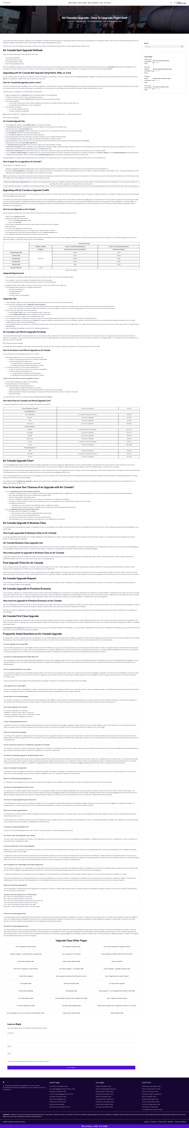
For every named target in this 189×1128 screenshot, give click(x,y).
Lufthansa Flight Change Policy (104, 1091)
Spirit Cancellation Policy (149, 1096)
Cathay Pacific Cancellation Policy (162, 78)
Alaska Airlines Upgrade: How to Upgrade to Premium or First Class (116, 1006)
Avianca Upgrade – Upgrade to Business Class (117, 969)
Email (9, 1054)
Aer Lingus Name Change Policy (105, 1099)
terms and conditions (83, 141)
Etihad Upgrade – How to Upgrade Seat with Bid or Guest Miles (117, 991)
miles (60, 467)
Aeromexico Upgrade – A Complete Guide (71, 969)
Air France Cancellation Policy (150, 1102)
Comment (10, 1033)
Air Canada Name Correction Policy (152, 1109)
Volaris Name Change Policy (150, 1107)
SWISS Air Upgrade (117, 961)
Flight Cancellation (93, 3)
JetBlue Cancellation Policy (103, 1086)
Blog (101, 3)
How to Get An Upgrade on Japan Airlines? (25, 969)
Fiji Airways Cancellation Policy (161, 60)
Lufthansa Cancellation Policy (57, 1091)
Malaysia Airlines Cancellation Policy (59, 1107)
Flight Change (72, 3)
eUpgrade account (19, 216)
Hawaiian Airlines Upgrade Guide (71, 1006)
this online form (10, 326)
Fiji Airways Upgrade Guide (71, 983)
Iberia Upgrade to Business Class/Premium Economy (71, 976)
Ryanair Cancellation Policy (103, 1096)
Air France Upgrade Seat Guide (26, 1006)
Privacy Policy (162, 1122)
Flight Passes (18, 312)
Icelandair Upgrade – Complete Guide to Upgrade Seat (26, 954)
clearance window (48, 232)
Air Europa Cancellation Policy (161, 87)
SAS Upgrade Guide (25, 983)
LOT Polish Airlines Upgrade (117, 983)
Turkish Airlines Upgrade (26, 976)
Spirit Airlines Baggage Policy (57, 1099)
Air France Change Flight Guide (151, 1104)
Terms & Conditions (180, 1122)
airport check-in (71, 237)
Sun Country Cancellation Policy (58, 1086)
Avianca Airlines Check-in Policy (151, 1089)
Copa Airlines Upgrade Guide (25, 961)
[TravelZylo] (6, 3)
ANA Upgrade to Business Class (71, 946)
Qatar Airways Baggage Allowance (106, 1089)
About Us (147, 1122)
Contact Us (154, 1122)
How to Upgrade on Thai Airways (71, 954)
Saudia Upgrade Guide (117, 1013)
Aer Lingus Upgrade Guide (25, 998)
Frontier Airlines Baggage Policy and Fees (61, 1094)
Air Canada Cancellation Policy (104, 1094)
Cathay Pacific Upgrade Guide (71, 961)
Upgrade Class (81, 21)
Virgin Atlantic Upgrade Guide (71, 1013)
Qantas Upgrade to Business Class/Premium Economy (117, 954)
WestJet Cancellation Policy (150, 1091)
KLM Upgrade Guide (71, 991)
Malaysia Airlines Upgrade (56, 1104)
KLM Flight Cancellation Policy (57, 1096)
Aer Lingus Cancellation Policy (104, 1107)
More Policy (107, 3)
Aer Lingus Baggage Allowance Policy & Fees (62, 1089)
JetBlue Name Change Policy (57, 1102)
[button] (171, 2)
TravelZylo (70, 21)
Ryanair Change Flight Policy (150, 1099)
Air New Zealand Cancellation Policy (162, 69)
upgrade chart (14, 465)
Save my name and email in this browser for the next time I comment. (29, 1061)
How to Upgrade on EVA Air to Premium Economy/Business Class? (26, 1013)
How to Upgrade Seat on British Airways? (117, 976)
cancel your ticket (14, 139)
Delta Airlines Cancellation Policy (151, 1086)
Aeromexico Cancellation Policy (105, 1102)
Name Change (82, 3)
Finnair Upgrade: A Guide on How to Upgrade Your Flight (71, 998)
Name (9, 1046)
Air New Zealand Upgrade (25, 991)
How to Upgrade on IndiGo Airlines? (26, 946)
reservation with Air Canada (85, 77)
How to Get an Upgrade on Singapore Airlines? (117, 946)
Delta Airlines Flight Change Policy (152, 1094)
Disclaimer (170, 1122)
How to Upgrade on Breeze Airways (117, 998)
